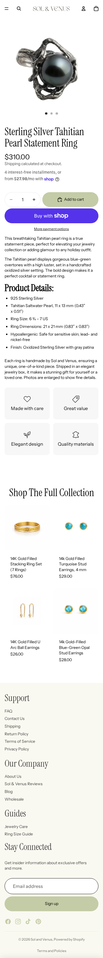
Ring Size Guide (19, 834)
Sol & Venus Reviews (24, 783)
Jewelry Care (16, 826)
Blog (9, 791)
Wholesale (14, 798)
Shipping (12, 726)
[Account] (83, 8)
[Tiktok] (28, 921)
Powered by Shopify (69, 939)
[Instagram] (18, 921)
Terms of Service (20, 741)
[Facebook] (8, 921)
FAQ (8, 710)
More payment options (51, 229)
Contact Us (15, 718)
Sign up (51, 903)
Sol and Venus (41, 939)
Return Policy (16, 733)
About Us (13, 776)
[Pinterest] (38, 921)
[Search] (19, 8)
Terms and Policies (51, 951)
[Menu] (6, 8)
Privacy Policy (17, 748)
